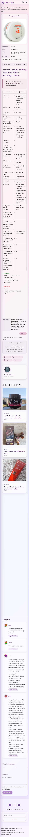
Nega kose (10, 8)
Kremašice (11, 830)
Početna (3, 8)
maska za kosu (18, 357)
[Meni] (26, 2)
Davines (23, 333)
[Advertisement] (14, 306)
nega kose (8, 360)
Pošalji (8, 792)
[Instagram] (14, 805)
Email (4, 767)
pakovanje (18, 360)
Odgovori (14, 635)
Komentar (5, 774)
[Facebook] (10, 805)
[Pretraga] (23, 2)
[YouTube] (19, 805)
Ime (16, 767)
